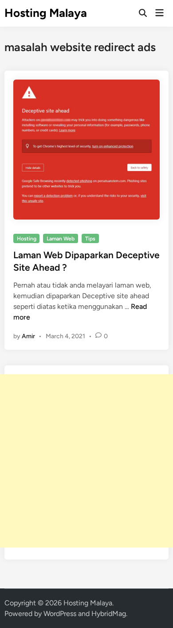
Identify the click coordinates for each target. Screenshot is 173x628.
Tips (90, 239)
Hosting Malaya (45, 13)
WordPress (59, 613)
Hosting (26, 239)
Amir (28, 336)
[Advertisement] (86, 461)
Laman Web (61, 239)
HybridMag (108, 613)
